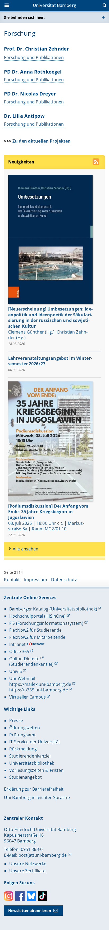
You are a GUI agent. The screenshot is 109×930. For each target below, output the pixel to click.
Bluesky (31, 896)
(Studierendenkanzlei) (31, 664)
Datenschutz (64, 579)
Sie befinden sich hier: (24, 17)
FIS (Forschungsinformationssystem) (46, 623)
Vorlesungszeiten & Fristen (36, 770)
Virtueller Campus (27, 697)
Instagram (8, 896)
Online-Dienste (24, 659)
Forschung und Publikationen (34, 57)
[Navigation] (7, 6)
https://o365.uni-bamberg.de (38, 690)
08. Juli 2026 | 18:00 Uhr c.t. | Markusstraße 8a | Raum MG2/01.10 (46, 526)
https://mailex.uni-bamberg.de (40, 684)
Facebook (20, 896)
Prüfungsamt (22, 735)
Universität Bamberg (54, 5)
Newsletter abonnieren (29, 910)
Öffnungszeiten (24, 728)
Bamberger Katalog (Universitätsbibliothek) (53, 609)
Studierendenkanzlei (30, 756)
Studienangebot (25, 777)
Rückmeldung (23, 749)
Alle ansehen (26, 549)
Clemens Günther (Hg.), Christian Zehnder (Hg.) (48, 335)
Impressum (35, 579)
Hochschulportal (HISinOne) (37, 616)
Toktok (42, 896)
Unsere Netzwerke (27, 864)
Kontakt (12, 579)
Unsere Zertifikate (27, 871)
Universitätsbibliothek (31, 763)
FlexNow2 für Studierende (35, 630)
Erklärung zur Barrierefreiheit (33, 789)
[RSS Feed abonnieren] (96, 162)
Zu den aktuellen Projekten (41, 141)
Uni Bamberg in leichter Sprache (37, 797)
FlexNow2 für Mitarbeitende (37, 637)
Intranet (17, 644)
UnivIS (15, 671)
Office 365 (19, 651)
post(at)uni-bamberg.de (43, 855)
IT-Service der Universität (34, 742)
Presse (16, 720)
